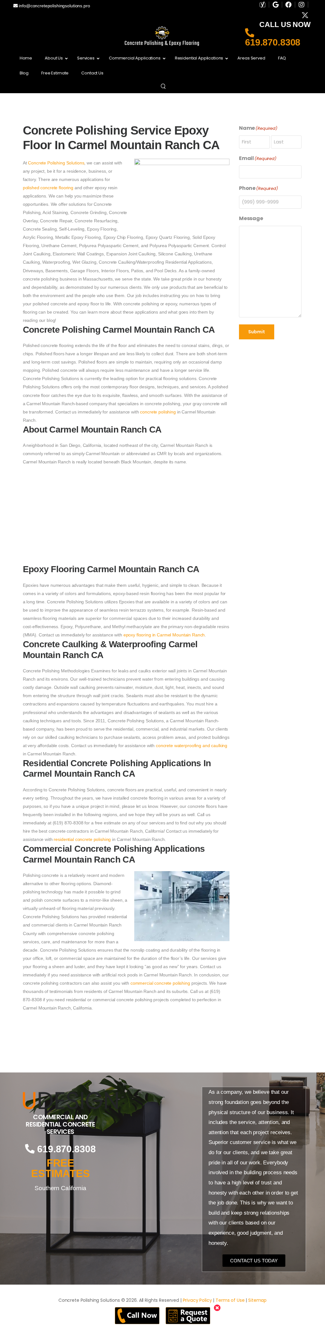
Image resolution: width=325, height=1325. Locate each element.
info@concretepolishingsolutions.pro (54, 5)
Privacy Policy (197, 1300)
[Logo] (60, 1100)
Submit (256, 332)
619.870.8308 (272, 42)
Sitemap (257, 1300)
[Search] (164, 86)
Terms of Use (230, 1300)
